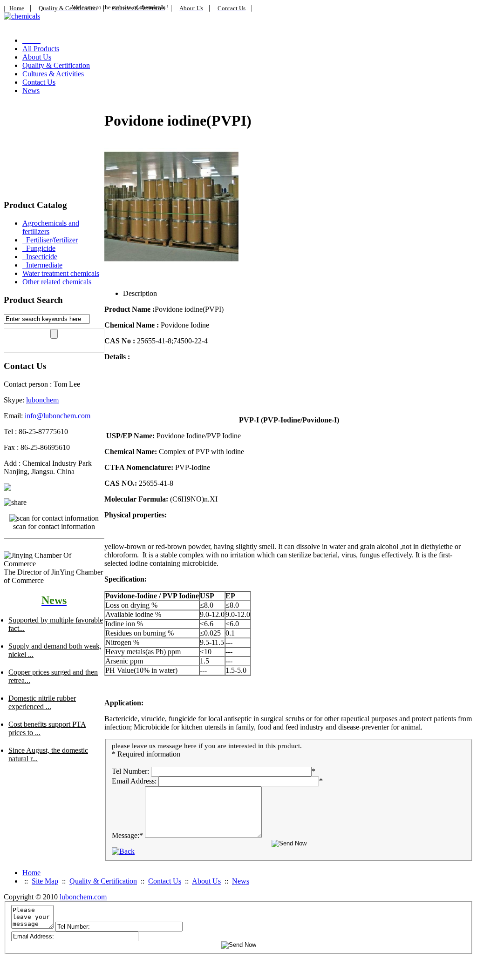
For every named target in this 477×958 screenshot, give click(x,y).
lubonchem (42, 400)
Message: (127, 835)
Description (140, 293)
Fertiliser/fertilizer (50, 240)
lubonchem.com (83, 897)
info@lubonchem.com (57, 416)
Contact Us (38, 82)
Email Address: (134, 781)
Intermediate (42, 265)
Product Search (33, 300)
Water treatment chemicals (60, 273)
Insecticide (39, 257)
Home (31, 873)
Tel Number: (130, 771)
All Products (40, 49)
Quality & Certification (56, 65)
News (31, 90)
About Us (36, 57)
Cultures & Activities (53, 74)
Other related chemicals (56, 282)
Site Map (45, 881)
